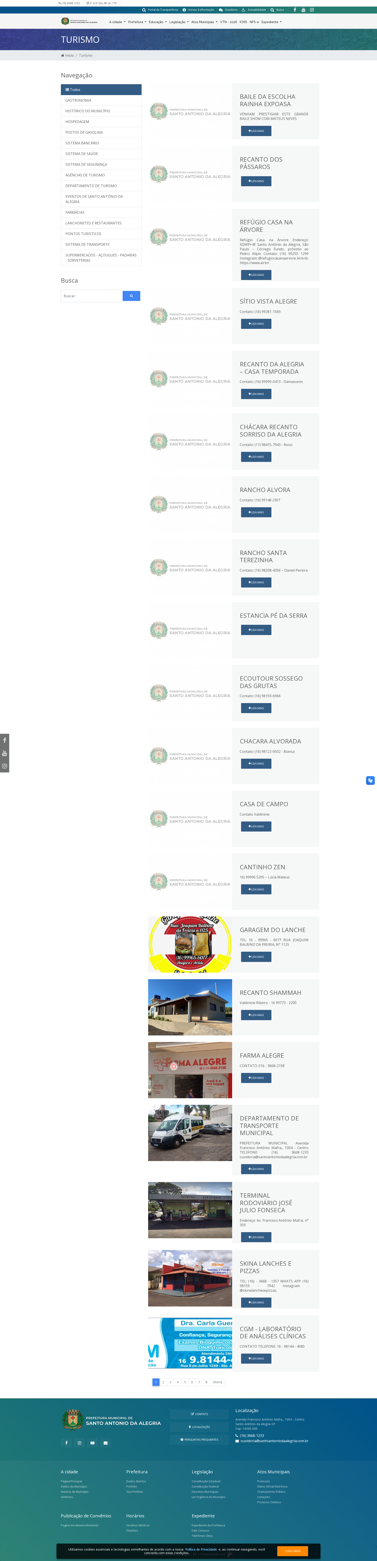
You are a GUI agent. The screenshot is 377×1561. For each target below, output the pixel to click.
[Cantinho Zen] (190, 881)
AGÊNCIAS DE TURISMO (85, 175)
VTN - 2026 (228, 22)
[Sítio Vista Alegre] (190, 315)
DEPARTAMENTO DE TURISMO (91, 185)
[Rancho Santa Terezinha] (190, 567)
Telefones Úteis (202, 1536)
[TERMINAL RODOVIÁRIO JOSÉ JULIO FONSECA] (190, 1209)
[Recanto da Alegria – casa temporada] (190, 378)
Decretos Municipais (205, 1492)
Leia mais (257, 131)
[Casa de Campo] (190, 818)
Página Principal (71, 1481)
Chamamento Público (271, 1492)
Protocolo (263, 1481)
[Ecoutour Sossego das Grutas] (190, 692)
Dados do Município (74, 1486)
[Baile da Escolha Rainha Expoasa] (190, 111)
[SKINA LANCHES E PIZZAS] (190, 1278)
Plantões (132, 1530)
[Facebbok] (66, 1442)
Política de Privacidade (201, 1549)
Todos (74, 89)
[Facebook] (294, 10)
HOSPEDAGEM (77, 121)
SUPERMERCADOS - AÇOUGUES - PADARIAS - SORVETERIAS (101, 258)
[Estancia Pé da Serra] (190, 629)
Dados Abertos (136, 1481)
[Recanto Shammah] (190, 1006)
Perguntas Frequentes (200, 1439)
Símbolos (67, 1497)
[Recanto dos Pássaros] (190, 173)
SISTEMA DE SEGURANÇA (86, 164)
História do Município (75, 1492)
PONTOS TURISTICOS (83, 233)
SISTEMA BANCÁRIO (82, 143)
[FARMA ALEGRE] (190, 1069)
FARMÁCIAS (74, 212)
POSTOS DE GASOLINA (84, 132)
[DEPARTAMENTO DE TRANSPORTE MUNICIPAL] (190, 1132)
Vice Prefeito (134, 1492)
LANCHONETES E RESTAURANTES (93, 223)
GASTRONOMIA (78, 100)
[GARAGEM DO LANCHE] (190, 944)
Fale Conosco (200, 1530)
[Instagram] (311, 10)
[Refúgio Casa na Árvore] (190, 236)
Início (69, 55)
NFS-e (254, 22)
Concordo (293, 1551)
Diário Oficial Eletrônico (272, 1486)
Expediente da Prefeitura (208, 1525)
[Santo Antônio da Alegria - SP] (79, 20)
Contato (201, 1414)
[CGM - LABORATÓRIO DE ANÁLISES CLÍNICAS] (190, 1343)
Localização (200, 1427)
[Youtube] (303, 10)
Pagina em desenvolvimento (80, 1525)
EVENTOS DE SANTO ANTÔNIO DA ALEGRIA (94, 199)
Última (217, 1382)
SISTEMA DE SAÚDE (81, 153)
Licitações (263, 1497)
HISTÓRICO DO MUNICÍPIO (87, 111)
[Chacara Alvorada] (190, 755)
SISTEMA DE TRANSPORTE (87, 244)
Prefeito (131, 1486)
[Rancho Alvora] (190, 504)
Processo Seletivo (269, 1502)
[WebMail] (105, 1442)
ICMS (243, 22)
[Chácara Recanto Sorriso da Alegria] (190, 441)
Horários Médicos (138, 1525)
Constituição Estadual (206, 1481)
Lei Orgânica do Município (209, 1497)
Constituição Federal (205, 1486)
